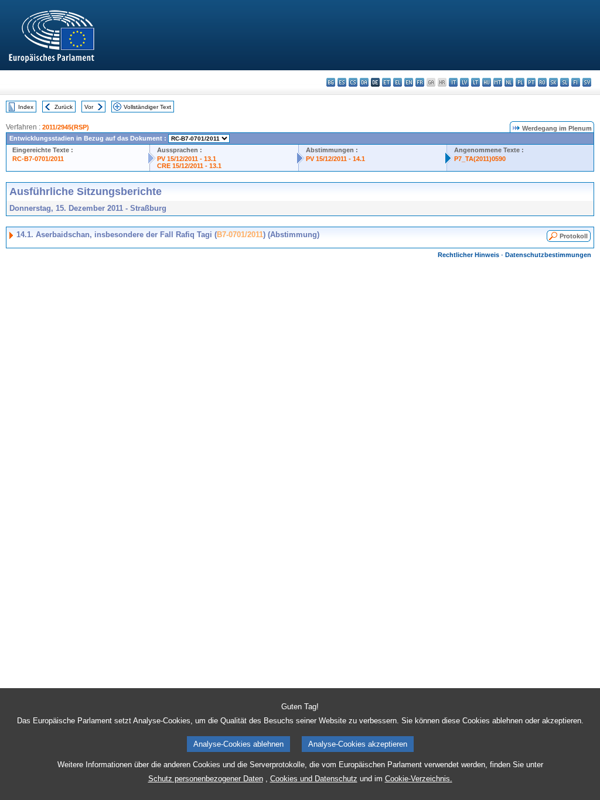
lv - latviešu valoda (464, 82)
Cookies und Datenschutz (313, 778)
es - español (342, 82)
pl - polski (520, 82)
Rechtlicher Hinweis (468, 254)
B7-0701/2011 (240, 234)
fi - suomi (575, 82)
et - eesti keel (386, 82)
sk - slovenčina (553, 82)
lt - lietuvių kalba (475, 82)
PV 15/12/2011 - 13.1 (186, 158)
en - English (408, 82)
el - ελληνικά (397, 82)
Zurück (63, 107)
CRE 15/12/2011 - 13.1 (189, 165)
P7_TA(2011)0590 (480, 158)
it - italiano (453, 82)
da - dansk (364, 82)
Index (25, 107)
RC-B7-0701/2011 (38, 158)
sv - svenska (586, 82)
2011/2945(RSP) (65, 127)
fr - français (419, 82)
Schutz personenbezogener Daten (205, 778)
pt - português (531, 82)
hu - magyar (486, 82)
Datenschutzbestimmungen (548, 254)
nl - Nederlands (508, 82)
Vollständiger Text (147, 107)
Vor (88, 107)
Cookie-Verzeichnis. (418, 778)
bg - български (330, 82)
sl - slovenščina (564, 82)
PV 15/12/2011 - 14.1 (335, 158)
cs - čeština (353, 82)
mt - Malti (497, 82)
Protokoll (574, 236)
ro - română (542, 82)
